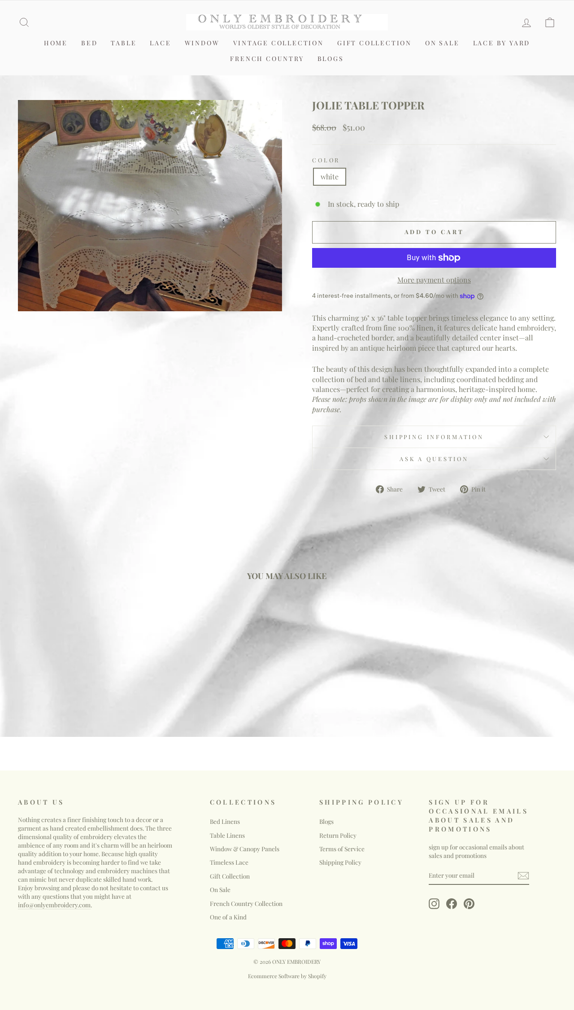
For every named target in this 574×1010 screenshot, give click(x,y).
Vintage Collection (278, 43)
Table (123, 43)
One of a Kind (228, 917)
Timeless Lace (229, 862)
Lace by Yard (502, 43)
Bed (89, 43)
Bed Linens (225, 821)
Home (56, 43)
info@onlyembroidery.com (54, 905)
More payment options (434, 279)
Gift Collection (374, 43)
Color (326, 160)
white (330, 176)
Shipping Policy (340, 862)
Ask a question (434, 458)
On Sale (442, 43)
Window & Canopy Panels (244, 849)
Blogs (330, 58)
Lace (160, 43)
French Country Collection (246, 903)
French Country (267, 58)
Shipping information (434, 436)
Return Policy (338, 835)
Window (202, 43)
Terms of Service (342, 849)
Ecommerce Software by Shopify (287, 976)
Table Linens (227, 835)
